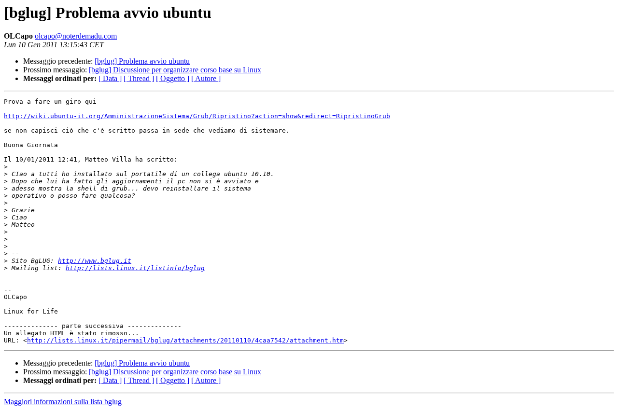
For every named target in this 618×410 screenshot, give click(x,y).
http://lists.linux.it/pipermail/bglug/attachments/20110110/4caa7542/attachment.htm (185, 340)
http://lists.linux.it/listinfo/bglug (135, 268)
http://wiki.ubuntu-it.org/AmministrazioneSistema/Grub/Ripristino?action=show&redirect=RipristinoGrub (197, 116)
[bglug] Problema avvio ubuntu (142, 61)
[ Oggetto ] (172, 78)
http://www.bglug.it (94, 260)
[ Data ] (110, 78)
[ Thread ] (139, 78)
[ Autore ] (206, 78)
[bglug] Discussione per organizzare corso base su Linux (175, 70)
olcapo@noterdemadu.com (76, 36)
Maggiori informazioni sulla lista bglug (63, 401)
